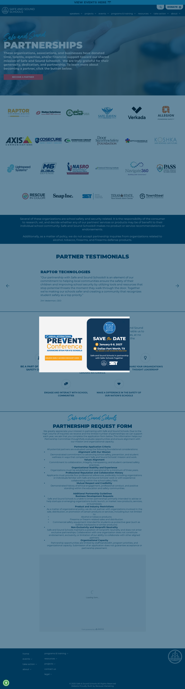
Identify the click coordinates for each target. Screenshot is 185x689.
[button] (123, 322)
